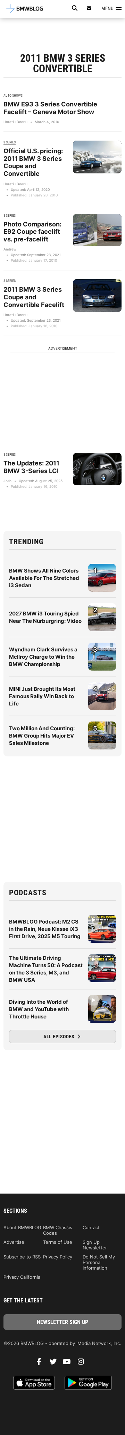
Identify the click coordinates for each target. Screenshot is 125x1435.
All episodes (59, 1036)
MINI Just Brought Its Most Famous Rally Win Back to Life (42, 696)
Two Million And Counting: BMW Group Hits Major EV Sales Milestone (42, 735)
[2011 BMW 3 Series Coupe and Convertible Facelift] (97, 295)
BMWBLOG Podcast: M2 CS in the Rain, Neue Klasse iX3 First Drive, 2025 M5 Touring (45, 929)
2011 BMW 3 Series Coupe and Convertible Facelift (33, 297)
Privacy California (21, 1277)
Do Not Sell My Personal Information (99, 1262)
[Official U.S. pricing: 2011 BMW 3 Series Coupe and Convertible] (97, 157)
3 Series (9, 142)
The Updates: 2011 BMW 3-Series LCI (31, 466)
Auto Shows (13, 95)
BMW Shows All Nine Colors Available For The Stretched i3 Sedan (44, 578)
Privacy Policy (57, 1257)
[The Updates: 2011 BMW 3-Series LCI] (97, 469)
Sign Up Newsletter (95, 1244)
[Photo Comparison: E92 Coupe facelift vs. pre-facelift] (97, 230)
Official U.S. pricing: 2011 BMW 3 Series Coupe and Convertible (33, 162)
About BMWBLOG (22, 1227)
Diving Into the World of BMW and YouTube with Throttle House (39, 1009)
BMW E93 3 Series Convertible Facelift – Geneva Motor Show (50, 107)
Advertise (13, 1242)
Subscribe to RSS (22, 1257)
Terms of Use (57, 1242)
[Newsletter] (89, 8)
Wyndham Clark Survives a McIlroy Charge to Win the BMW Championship (43, 656)
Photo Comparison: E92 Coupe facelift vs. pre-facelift (32, 232)
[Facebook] (42, 1363)
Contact (91, 1227)
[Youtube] (69, 1363)
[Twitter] (55, 1363)
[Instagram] (83, 1363)
